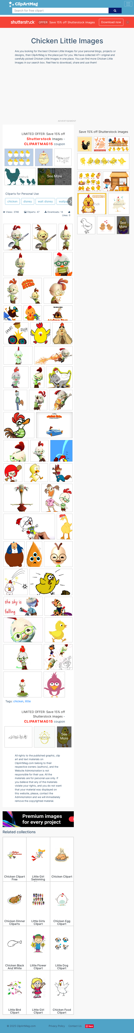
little (28, 701)
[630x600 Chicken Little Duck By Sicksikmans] (19, 426)
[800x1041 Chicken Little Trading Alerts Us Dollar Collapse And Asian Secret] (38, 401)
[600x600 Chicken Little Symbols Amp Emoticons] (33, 315)
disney (27, 201)
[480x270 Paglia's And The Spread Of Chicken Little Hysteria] (23, 608)
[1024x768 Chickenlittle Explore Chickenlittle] (23, 686)
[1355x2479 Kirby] (34, 555)
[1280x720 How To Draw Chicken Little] (29, 528)
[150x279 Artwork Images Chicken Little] (11, 292)
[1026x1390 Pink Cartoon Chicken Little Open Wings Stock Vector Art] (54, 686)
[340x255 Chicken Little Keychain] (18, 357)
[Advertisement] (68, 93)
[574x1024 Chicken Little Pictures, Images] (37, 378)
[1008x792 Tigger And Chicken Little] (58, 608)
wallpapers (66, 201)
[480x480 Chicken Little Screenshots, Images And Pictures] (16, 452)
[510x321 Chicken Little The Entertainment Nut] (58, 315)
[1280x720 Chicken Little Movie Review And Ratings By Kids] (53, 357)
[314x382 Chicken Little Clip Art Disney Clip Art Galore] (62, 334)
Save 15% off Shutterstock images (103, 132)
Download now (111, 22)
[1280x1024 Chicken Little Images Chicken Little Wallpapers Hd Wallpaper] (54, 426)
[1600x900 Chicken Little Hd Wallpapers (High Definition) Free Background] (28, 265)
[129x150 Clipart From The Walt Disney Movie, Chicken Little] (13, 474)
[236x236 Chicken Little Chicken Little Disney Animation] (58, 292)
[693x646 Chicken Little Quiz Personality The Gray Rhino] (59, 378)
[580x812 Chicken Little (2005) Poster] (31, 292)
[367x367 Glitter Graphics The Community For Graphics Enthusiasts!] (57, 499)
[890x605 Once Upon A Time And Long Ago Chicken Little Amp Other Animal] (51, 583)
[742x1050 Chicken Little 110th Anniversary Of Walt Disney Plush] (63, 265)
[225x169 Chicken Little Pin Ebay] (23, 658)
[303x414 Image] (14, 555)
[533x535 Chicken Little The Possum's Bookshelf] (16, 334)
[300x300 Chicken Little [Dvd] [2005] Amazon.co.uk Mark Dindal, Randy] (60, 401)
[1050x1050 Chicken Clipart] (58, 631)
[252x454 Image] (64, 528)
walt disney (45, 201)
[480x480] (58, 555)
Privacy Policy (57, 1025)
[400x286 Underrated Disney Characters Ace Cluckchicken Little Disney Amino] (23, 632)
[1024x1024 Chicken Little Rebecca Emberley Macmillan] (13, 315)
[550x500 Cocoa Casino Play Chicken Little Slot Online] (36, 474)
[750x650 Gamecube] (21, 499)
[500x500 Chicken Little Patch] (16, 378)
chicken (12, 201)
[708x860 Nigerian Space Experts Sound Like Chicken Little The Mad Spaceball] (16, 583)
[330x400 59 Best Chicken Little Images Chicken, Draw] (44, 238)
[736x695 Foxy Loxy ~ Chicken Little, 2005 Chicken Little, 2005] (61, 474)
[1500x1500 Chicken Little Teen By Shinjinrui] (15, 401)
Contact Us (75, 1025)
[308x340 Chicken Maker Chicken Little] (61, 452)
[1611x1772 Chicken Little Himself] (17, 238)
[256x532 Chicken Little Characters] (65, 238)
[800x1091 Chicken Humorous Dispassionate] (39, 452)
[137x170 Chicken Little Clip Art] (40, 334)
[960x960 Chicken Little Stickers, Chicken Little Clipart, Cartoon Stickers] (58, 658)
